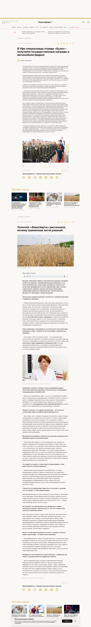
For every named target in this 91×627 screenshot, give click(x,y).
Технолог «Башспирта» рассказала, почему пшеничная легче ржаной (33, 32)
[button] (68, 167)
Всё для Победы (58, 27)
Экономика (25, 27)
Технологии (45, 27)
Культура (51, 27)
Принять (67, 621)
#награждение (26, 170)
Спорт (37, 27)
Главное (14, 27)
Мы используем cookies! (24, 619)
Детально (27, 216)
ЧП (40, 27)
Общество (31, 27)
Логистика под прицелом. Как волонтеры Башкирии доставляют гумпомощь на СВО (59, 32)
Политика (19, 27)
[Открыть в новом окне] (24, 177)
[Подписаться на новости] (57, 177)
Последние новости (74, 27)
